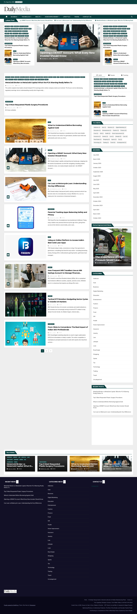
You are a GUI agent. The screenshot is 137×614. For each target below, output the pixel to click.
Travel (76, 16)
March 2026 (96, 159)
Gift (6, 31)
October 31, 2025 (54, 158)
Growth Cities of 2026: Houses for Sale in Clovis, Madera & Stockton (87, 605)
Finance (25, 28)
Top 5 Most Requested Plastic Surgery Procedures (26, 105)
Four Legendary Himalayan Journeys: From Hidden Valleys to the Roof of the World (113, 602)
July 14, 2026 (10, 85)
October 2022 (97, 218)
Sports (12, 35)
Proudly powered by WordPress (11, 605)
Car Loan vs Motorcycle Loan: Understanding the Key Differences (67, 54)
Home (85, 599)
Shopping (7, 35)
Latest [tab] (100, 75)
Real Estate (25, 33)
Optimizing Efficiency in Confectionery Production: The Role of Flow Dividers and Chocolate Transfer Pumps (107, 608)
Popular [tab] (112, 75)
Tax (16, 35)
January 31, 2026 (54, 130)
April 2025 (96, 193)
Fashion (21, 28)
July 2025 (96, 180)
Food (30, 28)
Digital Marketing (24, 26)
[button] (131, 16)
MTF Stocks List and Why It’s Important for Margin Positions (118, 605)
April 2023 (96, 209)
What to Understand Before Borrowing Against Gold (121, 55)
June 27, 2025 (53, 276)
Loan (20, 33)
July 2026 (96, 155)
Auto (12, 26)
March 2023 (96, 214)
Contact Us (87, 16)
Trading (50, 296)
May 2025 (96, 188)
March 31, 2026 (11, 107)
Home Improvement (52, 16)
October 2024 (97, 201)
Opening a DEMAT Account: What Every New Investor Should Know (21, 63)
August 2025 (97, 176)
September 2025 (98, 171)
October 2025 (97, 167)
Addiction (7, 26)
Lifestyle (66, 16)
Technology (26, 16)
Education (7, 28)
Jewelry (7, 33)
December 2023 (98, 205)
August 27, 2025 (54, 217)
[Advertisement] (106, 430)
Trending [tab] (125, 75)
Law (11, 33)
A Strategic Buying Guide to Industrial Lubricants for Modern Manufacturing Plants (107, 599)
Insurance (25, 31)
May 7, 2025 (52, 304)
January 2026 (97, 163)
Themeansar (32, 605)
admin (57, 58)
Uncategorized (8, 43)
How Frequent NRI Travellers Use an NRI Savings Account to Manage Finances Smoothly (65, 273)
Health (38, 16)
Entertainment (14, 28)
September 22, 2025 (47, 58)
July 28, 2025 (53, 245)
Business (14, 16)
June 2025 (96, 184)
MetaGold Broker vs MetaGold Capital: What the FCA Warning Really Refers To (38, 82)
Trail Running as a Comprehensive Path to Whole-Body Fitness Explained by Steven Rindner (111, 610)
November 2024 (98, 197)
